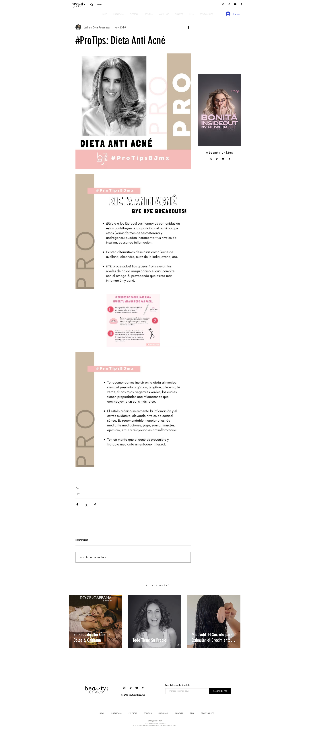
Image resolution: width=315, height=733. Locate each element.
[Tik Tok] (229, 4)
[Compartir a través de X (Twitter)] (86, 504)
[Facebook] (241, 4)
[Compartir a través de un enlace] (95, 504)
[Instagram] (222, 4)
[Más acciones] (188, 27)
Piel (77, 487)
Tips (77, 493)
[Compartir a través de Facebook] (77, 504)
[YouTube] (235, 4)
